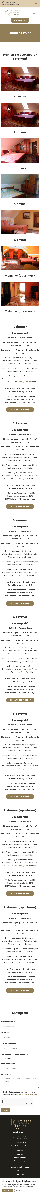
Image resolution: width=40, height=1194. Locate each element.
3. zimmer (20, 168)
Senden (5, 1110)
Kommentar (6, 1074)
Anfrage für (23, 382)
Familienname (7, 1021)
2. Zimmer (20, 132)
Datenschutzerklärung (27, 1094)
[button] (33, 12)
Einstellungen (20, 1190)
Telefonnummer (8, 1063)
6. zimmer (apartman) (20, 275)
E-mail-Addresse (8, 1043)
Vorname (5, 1032)
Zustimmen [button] (7, 1190)
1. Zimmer (20, 96)
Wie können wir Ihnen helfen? (13, 1054)
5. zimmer (20, 240)
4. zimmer (20, 204)
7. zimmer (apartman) (20, 311)
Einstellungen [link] (11, 1185)
